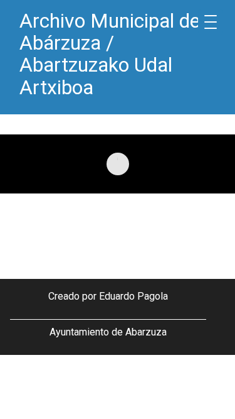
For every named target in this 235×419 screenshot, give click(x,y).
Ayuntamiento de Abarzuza (108, 332)
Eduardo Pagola (133, 296)
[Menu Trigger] (210, 22)
